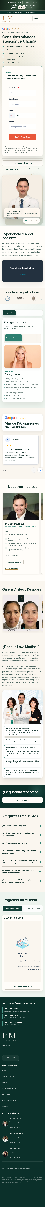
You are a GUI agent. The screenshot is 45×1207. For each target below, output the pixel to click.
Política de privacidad (8, 1173)
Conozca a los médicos (9, 1088)
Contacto (5, 1107)
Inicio (4, 1070)
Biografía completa (11, 569)
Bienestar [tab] (36, 313)
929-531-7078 (12, 169)
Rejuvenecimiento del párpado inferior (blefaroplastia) (22, 387)
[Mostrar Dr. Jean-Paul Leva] (26, 220)
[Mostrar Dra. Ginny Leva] (36, 220)
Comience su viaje (35, 169)
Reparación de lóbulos (12, 395)
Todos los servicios (8, 1076)
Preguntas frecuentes (9, 1100)
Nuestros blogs (7, 1094)
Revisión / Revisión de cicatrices (15, 398)
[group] (22, 450)
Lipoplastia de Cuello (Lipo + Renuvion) (17, 381)
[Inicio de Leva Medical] (7, 18)
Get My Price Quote (22, 137)
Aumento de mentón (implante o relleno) (18, 390)
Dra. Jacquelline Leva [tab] (32, 908)
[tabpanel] (22, 360)
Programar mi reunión (23, 163)
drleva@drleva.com (8, 1051)
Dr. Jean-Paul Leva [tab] (12, 908)
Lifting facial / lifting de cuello (15, 379)
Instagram (15, 555)
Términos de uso (19, 1173)
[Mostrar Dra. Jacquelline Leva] (31, 220)
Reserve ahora (22, 800)
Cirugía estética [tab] (9, 313)
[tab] (13, 337)
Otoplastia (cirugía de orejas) (14, 393)
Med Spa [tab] (22, 313)
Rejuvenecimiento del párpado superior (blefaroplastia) (22, 384)
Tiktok (7, 555)
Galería (4, 1082)
